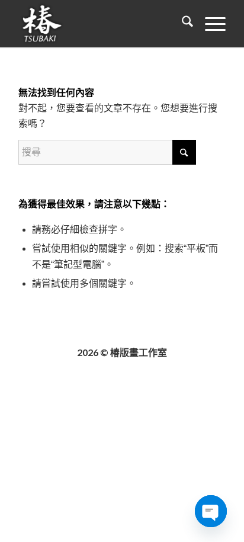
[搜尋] (181, 23)
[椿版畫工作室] (101, 23)
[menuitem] (181, 23)
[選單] (209, 23)
